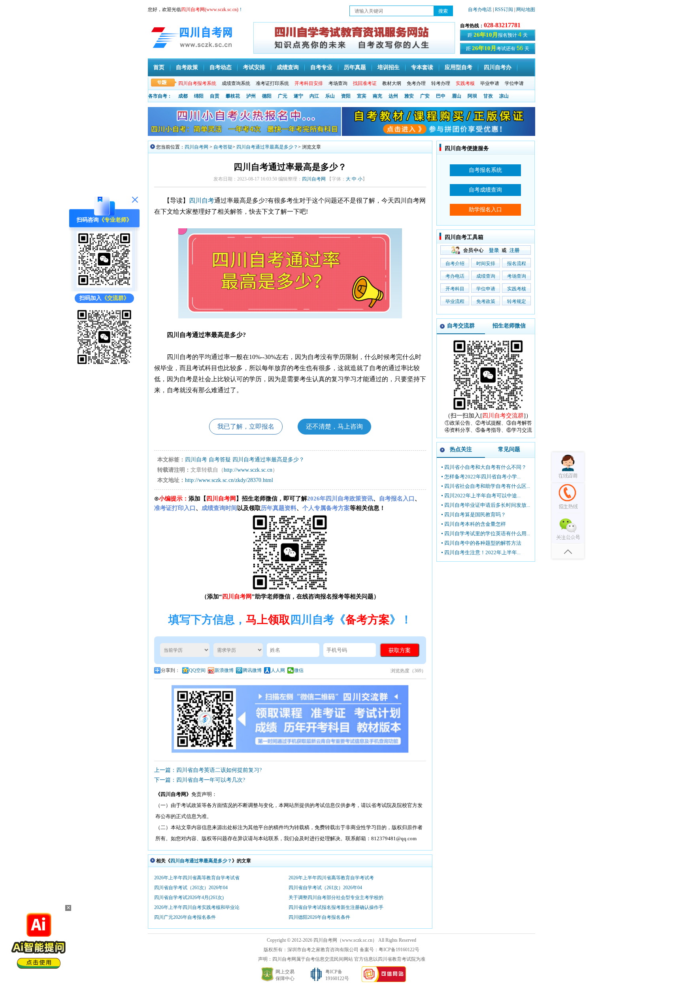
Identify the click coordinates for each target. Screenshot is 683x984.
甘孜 (488, 96)
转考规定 (516, 301)
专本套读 (422, 67)
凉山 (504, 96)
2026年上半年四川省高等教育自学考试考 (331, 878)
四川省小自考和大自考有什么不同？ (485, 467)
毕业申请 (489, 83)
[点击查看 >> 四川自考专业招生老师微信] (104, 286)
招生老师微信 (509, 326)
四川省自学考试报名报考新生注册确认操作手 (336, 907)
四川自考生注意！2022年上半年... (482, 552)
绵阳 (199, 96)
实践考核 (516, 289)
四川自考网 (196, 147)
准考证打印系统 (272, 83)
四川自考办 (497, 67)
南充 (377, 96)
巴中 (440, 96)
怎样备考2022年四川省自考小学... (482, 477)
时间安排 (485, 263)
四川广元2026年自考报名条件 (185, 917)
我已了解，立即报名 (245, 426)
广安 (425, 96)
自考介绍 (454, 263)
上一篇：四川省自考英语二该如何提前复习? (208, 770)
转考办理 (440, 83)
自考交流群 (461, 326)
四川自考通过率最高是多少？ (267, 147)
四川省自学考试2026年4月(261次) (189, 897)
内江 (314, 96)
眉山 (456, 96)
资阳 (346, 96)
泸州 (251, 96)
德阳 (267, 96)
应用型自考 (458, 67)
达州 (393, 96)
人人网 (278, 670)
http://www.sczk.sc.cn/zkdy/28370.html (229, 480)
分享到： (170, 670)
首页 (158, 67)
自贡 (214, 96)
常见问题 (509, 449)
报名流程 (516, 263)
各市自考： (160, 96)
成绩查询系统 (236, 83)
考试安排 (254, 67)
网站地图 (525, 9)
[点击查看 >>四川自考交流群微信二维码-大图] (488, 410)
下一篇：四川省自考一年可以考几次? (199, 780)
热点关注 (461, 449)
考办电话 (454, 276)
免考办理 (416, 83)
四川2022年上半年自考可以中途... (482, 496)
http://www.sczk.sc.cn (248, 470)
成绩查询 (288, 67)
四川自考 (201, 200)
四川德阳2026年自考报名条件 (319, 917)
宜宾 (361, 96)
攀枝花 (233, 96)
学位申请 (514, 83)
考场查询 (337, 83)
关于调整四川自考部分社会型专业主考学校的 (336, 897)
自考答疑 (222, 147)
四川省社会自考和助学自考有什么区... (487, 486)
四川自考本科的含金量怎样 (475, 524)
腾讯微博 (252, 670)
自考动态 (220, 67)
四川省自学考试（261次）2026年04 (191, 887)
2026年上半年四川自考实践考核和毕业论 (197, 907)
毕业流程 (454, 301)
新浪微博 (224, 670)
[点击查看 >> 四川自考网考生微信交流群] (104, 364)
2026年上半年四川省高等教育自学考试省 (197, 878)
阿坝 (472, 96)
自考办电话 (480, 9)
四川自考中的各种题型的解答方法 (482, 543)
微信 (299, 670)
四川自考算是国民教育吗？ (475, 514)
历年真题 (355, 67)
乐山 (330, 96)
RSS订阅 (504, 9)
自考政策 (187, 67)
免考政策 (485, 301)
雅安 (409, 96)
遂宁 (298, 96)
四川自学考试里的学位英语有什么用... (487, 533)
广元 (282, 96)
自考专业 (321, 67)
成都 (183, 96)
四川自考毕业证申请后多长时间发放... (487, 505)
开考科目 (454, 289)
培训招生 (388, 67)
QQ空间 (197, 670)
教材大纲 (391, 83)
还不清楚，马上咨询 (334, 426)
